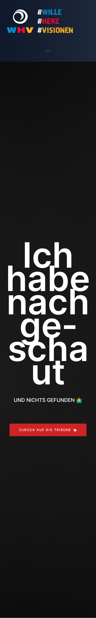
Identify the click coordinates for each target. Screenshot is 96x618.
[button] (48, 51)
